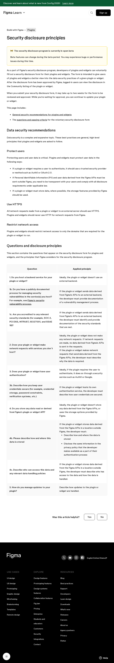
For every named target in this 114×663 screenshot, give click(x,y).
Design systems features (40, 590)
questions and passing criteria (32, 119)
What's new (65, 609)
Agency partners (67, 630)
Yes (89, 517)
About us (64, 625)
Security (37, 634)
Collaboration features (43, 598)
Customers (38, 629)
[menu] (97, 558)
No (102, 517)
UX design (11, 583)
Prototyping (12, 588)
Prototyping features (43, 583)
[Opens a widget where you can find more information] (103, 658)
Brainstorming (13, 604)
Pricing (37, 609)
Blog (62, 578)
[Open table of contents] (6, 656)
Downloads (65, 604)
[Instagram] (76, 557)
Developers (65, 594)
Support (63, 588)
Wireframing (12, 599)
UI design (11, 578)
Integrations (39, 639)
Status (63, 641)
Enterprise (38, 614)
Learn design (65, 599)
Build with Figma (15, 30)
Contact (37, 644)
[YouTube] (70, 557)
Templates (11, 609)
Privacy (63, 635)
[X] (63, 557)
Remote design (13, 615)
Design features (40, 578)
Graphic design (13, 594)
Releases (64, 615)
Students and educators (39, 621)
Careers (63, 620)
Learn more (68, 3)
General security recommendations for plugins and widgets (42, 114)
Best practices (66, 583)
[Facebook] (82, 557)
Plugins (31, 30)
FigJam (37, 603)
